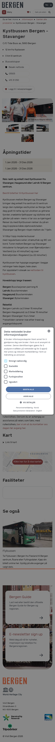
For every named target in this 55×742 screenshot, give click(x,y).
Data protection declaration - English (27, 410)
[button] (27, 402)
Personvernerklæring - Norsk (27, 407)
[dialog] (27, 371)
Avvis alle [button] (28, 396)
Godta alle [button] (28, 389)
